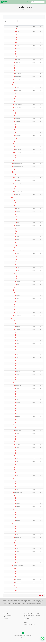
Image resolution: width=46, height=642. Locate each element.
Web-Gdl (30, 635)
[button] (42, 638)
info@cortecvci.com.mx (8, 616)
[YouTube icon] (24, 637)
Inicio (19, 9)
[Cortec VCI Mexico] (4, 2)
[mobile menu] (27, 2)
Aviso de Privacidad (17, 635)
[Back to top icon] (23, 633)
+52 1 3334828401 (28, 618)
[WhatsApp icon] (21, 637)
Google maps (6, 618)
